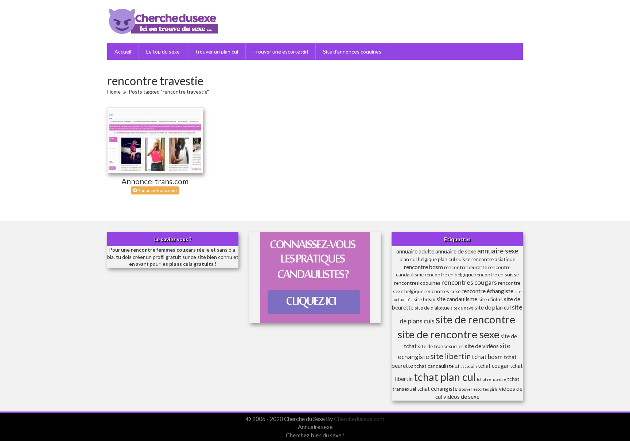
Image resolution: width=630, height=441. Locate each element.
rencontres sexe (442, 291)
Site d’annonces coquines (352, 51)
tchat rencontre (491, 379)
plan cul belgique (418, 259)
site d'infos (490, 299)
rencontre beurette (465, 267)
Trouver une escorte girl (280, 51)
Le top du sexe (163, 51)
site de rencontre (475, 319)
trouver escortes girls (478, 389)
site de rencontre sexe (448, 334)
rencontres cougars (469, 282)
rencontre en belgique (449, 274)
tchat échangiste (437, 388)
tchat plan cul (445, 376)
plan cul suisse (454, 259)
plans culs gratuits (191, 264)
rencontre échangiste (487, 290)
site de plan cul (493, 307)
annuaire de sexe (455, 251)
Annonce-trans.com (154, 181)
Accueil (122, 51)
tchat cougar (493, 365)
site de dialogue (432, 307)
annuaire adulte (415, 251)
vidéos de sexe (461, 396)
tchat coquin (466, 366)
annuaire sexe (497, 251)
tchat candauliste (434, 366)
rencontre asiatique (493, 259)
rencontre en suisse (497, 274)
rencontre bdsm (423, 266)
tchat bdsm (487, 357)
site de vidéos (482, 345)
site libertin (450, 356)
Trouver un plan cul (216, 51)
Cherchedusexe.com (359, 418)
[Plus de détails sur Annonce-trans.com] (155, 140)
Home (114, 91)
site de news (462, 308)
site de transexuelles (441, 346)
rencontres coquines (417, 283)
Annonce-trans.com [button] (157, 190)
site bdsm (424, 299)
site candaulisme (456, 298)
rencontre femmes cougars (163, 250)
